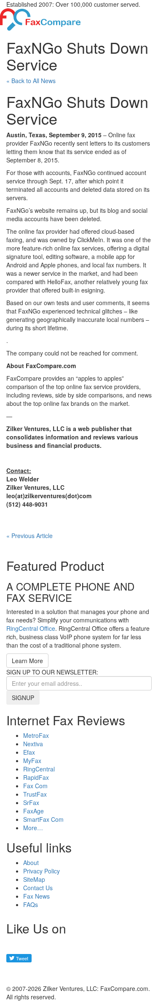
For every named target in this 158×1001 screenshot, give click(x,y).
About (31, 862)
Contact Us (38, 887)
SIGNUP (23, 697)
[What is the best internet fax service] (40, 18)
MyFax (32, 760)
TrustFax (35, 794)
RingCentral (39, 769)
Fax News (36, 896)
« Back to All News (31, 80)
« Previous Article (29, 535)
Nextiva (33, 744)
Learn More (27, 660)
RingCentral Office (30, 628)
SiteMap (34, 879)
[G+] (16, 973)
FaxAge (33, 811)
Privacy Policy (41, 871)
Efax (29, 752)
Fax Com (35, 785)
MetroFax (36, 735)
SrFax (31, 802)
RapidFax (36, 777)
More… (33, 827)
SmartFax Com (43, 819)
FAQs (30, 904)
